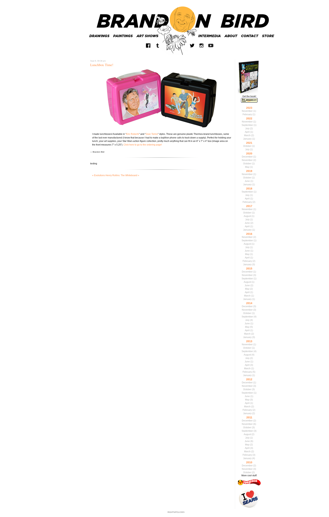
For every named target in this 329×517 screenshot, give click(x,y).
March (247, 135)
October (247, 146)
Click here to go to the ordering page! (143, 144)
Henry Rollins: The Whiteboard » (122, 175)
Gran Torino (152, 134)
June (247, 181)
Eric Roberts (132, 134)
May (247, 167)
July (247, 128)
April (247, 132)
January (247, 138)
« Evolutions (98, 175)
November (247, 111)
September (247, 125)
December (247, 156)
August (247, 216)
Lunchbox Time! (101, 64)
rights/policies (176, 512)
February (247, 114)
